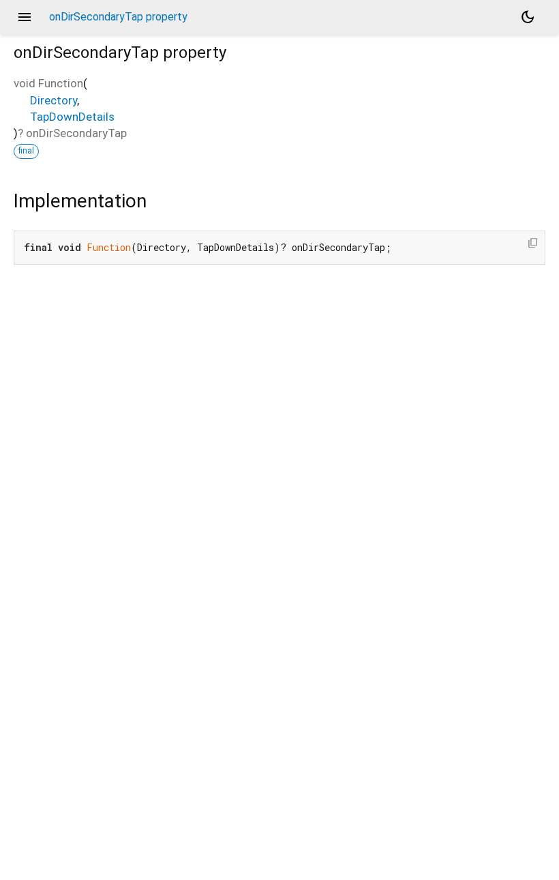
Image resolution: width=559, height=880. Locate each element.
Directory (53, 100)
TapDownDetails (72, 116)
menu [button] (24, 17)
